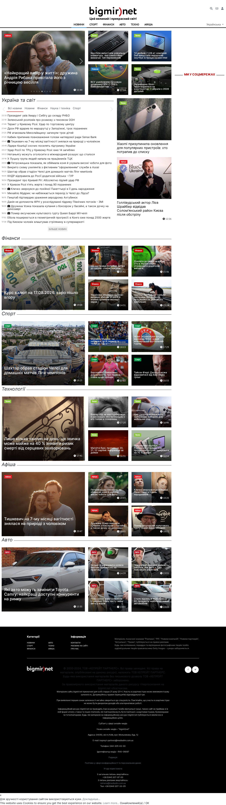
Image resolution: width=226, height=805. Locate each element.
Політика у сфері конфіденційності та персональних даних (113, 763)
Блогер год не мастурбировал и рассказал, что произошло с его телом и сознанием (108, 416)
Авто (122, 24)
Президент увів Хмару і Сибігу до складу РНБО (38, 115)
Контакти (75, 642)
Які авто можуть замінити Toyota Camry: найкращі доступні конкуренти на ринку (41, 594)
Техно (135, 24)
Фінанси (108, 24)
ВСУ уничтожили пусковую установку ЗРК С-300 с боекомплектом (106, 84)
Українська (214, 24)
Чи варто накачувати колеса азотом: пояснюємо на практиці (107, 567)
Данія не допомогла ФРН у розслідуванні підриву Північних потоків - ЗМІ (55, 201)
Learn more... (111, 803)
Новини (79, 24)
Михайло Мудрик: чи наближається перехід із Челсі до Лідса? (48, 193)
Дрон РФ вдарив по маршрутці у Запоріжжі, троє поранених (47, 128)
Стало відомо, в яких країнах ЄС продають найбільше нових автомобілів (151, 601)
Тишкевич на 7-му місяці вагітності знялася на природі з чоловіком (55, 141)
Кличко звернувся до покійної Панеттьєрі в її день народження (52, 188)
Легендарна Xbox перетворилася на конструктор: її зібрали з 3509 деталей (151, 88)
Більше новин (58, 229)
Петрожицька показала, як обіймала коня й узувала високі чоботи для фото (61, 163)
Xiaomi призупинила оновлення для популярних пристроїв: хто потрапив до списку (142, 148)
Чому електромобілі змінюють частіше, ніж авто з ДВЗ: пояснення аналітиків (151, 567)
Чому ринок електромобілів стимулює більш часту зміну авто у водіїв (107, 601)
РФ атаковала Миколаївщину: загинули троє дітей (40, 132)
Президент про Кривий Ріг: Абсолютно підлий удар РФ (43, 180)
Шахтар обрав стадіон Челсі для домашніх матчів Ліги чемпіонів (49, 171)
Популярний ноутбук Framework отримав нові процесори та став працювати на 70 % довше (151, 449)
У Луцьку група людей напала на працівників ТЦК (39, 158)
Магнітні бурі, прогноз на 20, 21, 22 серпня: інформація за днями (107, 450)
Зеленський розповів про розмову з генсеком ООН (41, 119)
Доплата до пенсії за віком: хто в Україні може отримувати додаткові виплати (149, 265)
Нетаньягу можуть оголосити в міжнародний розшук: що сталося (51, 154)
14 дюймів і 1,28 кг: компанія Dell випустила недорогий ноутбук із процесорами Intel (150, 55)
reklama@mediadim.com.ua (113, 783)
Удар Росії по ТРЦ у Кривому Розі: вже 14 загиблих (41, 150)
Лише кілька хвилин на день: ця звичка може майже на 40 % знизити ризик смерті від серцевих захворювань (42, 443)
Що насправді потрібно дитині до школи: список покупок (108, 267)
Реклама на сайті (79, 645)
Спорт (94, 24)
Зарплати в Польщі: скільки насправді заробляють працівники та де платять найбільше (149, 298)
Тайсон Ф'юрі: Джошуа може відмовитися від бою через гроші (150, 374)
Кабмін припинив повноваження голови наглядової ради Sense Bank (52, 137)
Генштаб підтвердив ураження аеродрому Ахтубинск (42, 197)
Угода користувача (113, 768)
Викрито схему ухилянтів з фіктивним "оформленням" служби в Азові (53, 167)
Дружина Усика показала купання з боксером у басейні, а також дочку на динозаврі (58, 207)
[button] (31, 91)
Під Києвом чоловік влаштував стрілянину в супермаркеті (45, 221)
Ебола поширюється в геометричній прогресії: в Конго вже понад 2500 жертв (58, 217)
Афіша (148, 24)
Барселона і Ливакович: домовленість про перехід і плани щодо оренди (106, 374)
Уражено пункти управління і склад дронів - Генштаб (38, 80)
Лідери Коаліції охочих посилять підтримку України (41, 145)
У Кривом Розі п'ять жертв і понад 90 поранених (39, 184)
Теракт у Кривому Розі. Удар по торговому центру (40, 124)
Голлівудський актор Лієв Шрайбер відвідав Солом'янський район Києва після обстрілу (140, 209)
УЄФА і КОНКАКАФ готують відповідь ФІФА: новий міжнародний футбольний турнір (149, 340)
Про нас (75, 648)
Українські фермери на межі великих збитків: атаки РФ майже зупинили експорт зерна (107, 298)
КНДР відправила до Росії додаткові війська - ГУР (40, 176)
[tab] (15, 108)
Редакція (113, 757)
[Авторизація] (222, 8)
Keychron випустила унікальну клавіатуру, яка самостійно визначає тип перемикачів (108, 55)
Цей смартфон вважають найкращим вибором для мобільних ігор (148, 416)
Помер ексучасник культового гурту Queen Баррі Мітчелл (49, 213)
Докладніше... (91, 799)
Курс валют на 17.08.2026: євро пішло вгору (41, 295)
